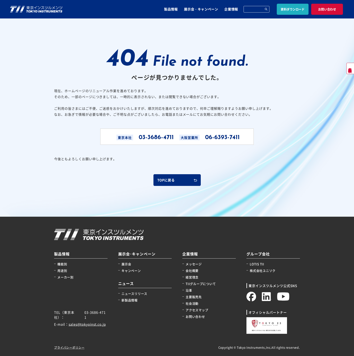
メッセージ (194, 264)
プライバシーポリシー (69, 347)
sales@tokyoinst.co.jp (87, 324)
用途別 (62, 270)
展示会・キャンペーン (201, 9)
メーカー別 (65, 277)
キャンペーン (131, 270)
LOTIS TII (257, 264)
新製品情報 (129, 300)
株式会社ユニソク (263, 270)
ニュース (126, 283)
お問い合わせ (195, 316)
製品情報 (171, 9)
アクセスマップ (197, 310)
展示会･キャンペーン (136, 253)
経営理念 (192, 277)
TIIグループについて (201, 284)
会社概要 (192, 270)
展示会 (126, 264)
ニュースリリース (134, 293)
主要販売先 (194, 297)
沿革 (189, 290)
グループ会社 (258, 253)
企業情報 (231, 9)
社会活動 (192, 303)
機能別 (62, 264)
